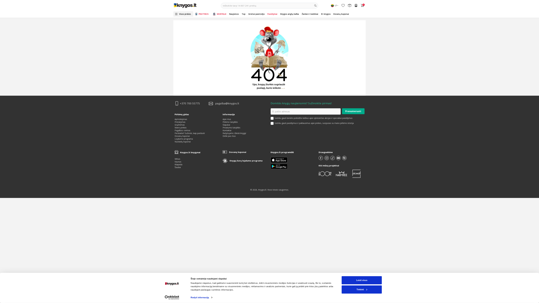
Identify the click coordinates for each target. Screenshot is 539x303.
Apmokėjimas (181, 119)
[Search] (315, 5)
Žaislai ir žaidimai (310, 14)
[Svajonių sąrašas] (343, 5)
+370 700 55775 (190, 103)
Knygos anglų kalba (289, 14)
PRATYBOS (204, 14)
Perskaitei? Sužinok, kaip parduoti (190, 133)
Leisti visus (361, 280)
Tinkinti (360, 289)
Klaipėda (178, 164)
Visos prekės (185, 14)
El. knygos (326, 14)
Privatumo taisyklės (231, 127)
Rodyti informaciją (200, 297)
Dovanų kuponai (341, 14)
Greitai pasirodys (256, 14)
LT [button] (336, 5)
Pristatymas (180, 122)
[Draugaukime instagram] (327, 159)
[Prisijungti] (356, 5)
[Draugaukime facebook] (321, 159)
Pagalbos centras (182, 130)
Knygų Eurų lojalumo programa (246, 160)
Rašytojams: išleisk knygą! (234, 133)
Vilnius (177, 159)
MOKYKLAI (221, 14)
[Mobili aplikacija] (279, 166)
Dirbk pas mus (229, 136)
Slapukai (226, 124)
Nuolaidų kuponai (183, 141)
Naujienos (234, 14)
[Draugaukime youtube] (338, 159)
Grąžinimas (180, 124)
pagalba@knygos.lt (227, 103)
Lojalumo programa (184, 138)
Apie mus (227, 119)
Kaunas (178, 161)
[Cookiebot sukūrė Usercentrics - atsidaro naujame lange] (172, 297)
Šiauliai (178, 167)
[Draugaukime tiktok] (332, 159)
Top (243, 14)
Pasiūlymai (272, 14)
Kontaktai (227, 130)
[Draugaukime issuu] (344, 159)
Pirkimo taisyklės (230, 122)
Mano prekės (181, 127)
